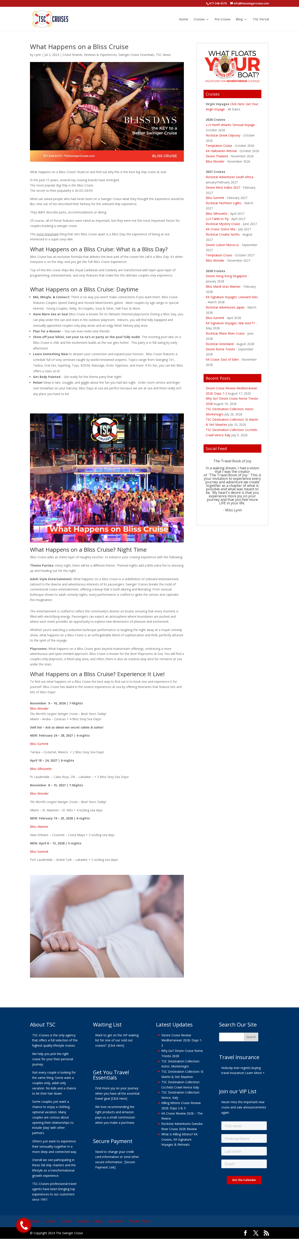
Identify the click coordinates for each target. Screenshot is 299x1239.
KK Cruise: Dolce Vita (220, 229)
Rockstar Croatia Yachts (223, 234)
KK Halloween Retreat (222, 151)
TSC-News (163, 55)
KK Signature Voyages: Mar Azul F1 (230, 323)
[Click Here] (116, 1045)
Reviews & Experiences (100, 55)
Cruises (199, 19)
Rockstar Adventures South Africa (229, 177)
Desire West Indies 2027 (223, 187)
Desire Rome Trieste (221, 349)
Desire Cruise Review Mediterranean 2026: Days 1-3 (181, 1040)
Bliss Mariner (39, 826)
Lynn (37, 55)
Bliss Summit (39, 744)
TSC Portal (261, 19)
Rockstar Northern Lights (223, 203)
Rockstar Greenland (220, 344)
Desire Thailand (217, 156)
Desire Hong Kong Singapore (226, 276)
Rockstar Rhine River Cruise (225, 333)
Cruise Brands (72, 55)
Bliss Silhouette (41, 769)
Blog (239, 19)
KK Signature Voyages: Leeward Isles (232, 297)
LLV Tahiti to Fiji (217, 219)
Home (183, 19)
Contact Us (115, 1221)
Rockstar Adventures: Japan (225, 307)
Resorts (83, 1221)
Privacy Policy (140, 1221)
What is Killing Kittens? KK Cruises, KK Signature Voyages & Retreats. (179, 1139)
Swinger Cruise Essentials (136, 55)
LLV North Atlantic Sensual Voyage (230, 125)
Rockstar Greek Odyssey (223, 135)
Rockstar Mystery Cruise (223, 224)
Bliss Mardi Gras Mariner (223, 286)
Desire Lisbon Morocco (222, 245)
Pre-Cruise (222, 19)
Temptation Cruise (219, 146)
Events (66, 1221)
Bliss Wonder (39, 708)
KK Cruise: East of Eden (222, 359)
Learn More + (255, 1073)
